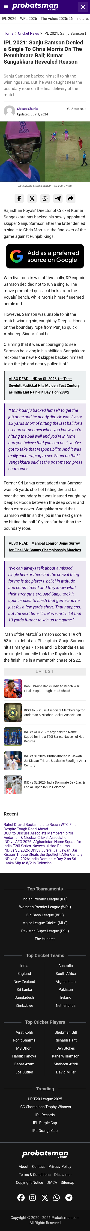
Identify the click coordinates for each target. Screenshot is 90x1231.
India (24, 966)
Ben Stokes (66, 1048)
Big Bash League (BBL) (45, 915)
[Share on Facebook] (19, 198)
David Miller (65, 1072)
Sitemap (67, 1182)
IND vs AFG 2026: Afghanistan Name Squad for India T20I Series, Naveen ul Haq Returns (54, 736)
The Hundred (45, 939)
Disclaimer (63, 1174)
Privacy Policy (59, 1166)
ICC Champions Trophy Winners (45, 1107)
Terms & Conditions (35, 1174)
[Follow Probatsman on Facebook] (21, 1200)
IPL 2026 (9, 18)
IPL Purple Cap (45, 1123)
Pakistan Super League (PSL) (45, 931)
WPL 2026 (28, 18)
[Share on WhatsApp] (45, 198)
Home (8, 33)
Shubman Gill (66, 1032)
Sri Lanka (24, 989)
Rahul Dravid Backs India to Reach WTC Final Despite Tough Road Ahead (41, 826)
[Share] (70, 198)
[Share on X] (32, 198)
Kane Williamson (65, 1056)
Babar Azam (24, 1064)
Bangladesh (24, 997)
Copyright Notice (29, 1182)
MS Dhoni (24, 1048)
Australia (65, 966)
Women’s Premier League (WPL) (45, 907)
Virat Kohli (24, 1032)
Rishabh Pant (66, 1040)
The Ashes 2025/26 (57, 18)
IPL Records (45, 1115)
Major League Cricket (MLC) (45, 923)
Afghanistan (66, 982)
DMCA (52, 1182)
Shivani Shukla (27, 109)
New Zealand (24, 982)
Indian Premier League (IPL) (45, 899)
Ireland (65, 997)
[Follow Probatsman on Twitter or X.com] (45, 1200)
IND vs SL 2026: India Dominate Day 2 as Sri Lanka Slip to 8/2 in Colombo (40, 861)
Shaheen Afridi (66, 1064)
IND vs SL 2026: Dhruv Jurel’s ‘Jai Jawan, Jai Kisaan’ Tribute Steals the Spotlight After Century (55, 760)
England (24, 973)
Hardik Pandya (24, 1056)
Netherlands (65, 1005)
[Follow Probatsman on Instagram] (33, 1200)
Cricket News (28, 33)
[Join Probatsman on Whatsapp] (57, 1200)
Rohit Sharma (24, 1040)
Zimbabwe (24, 1005)
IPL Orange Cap (45, 1131)
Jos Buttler (24, 1072)
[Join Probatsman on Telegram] (69, 1200)
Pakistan (66, 989)
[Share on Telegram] (58, 198)
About (23, 1166)
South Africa (66, 973)
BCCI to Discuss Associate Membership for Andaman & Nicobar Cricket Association (38, 835)
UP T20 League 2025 (45, 1099)
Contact (38, 1166)
